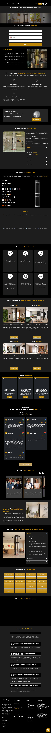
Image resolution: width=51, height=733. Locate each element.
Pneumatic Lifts (40, 716)
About (23, 3)
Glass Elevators (40, 708)
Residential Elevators (41, 704)
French (36, 3)
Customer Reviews (31, 705)
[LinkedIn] (19, 716)
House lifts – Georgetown (9, 581)
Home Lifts (40, 718)
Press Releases (30, 712)
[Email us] (46, 4)
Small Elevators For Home (42, 707)
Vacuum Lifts (40, 705)
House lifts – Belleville (31, 589)
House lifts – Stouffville (31, 577)
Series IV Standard (31, 717)
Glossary (39, 731)
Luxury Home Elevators (42, 703)
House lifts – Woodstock (42, 581)
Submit (25, 44)
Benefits (28, 561)
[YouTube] (21, 716)
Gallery (13, 3)
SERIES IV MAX (30, 157)
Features (29, 533)
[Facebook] (14, 716)
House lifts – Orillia (42, 574)
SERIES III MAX (30, 164)
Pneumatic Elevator (41, 713)
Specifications (30, 558)
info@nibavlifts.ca (18, 710)
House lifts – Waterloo (8, 574)
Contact (40, 3)
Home (18, 10)
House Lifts (40, 712)
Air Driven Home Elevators (42, 717)
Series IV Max (30, 718)
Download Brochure (36, 119)
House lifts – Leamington (20, 577)
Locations (35, 731)
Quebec (39, 719)
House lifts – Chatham (19, 581)
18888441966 (16, 708)
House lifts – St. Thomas (31, 581)
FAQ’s (29, 709)
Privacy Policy (27, 731)
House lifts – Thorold (31, 574)
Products (6, 3)
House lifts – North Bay (20, 584)
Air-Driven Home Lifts (42, 715)
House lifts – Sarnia (20, 589)
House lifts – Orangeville (9, 577)
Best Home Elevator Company (43, 706)
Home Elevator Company (42, 714)
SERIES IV (29, 147)
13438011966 (16, 704)
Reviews (18, 3)
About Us (29, 704)
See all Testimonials (25, 464)
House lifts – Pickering (20, 574)
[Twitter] (16, 716)
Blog (27, 3)
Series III (29, 719)
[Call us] (43, 4)
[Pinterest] (22, 716)
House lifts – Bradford (42, 577)
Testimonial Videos (31, 708)
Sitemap (32, 731)
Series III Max (30, 720)
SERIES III (29, 161)
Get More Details (14, 337)
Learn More (9, 397)
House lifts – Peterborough (42, 589)
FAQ (31, 3)
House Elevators (41, 709)
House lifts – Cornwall (8, 584)
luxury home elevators (44, 176)
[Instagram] (17, 716)
